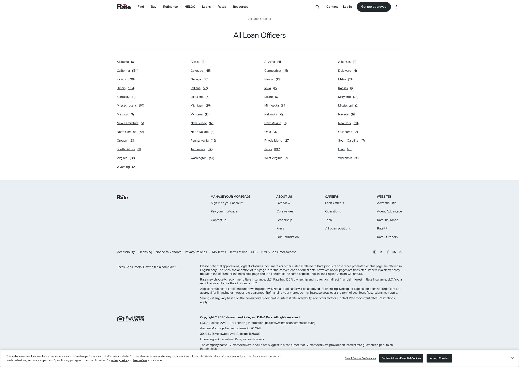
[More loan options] (396, 7)
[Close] (512, 358)
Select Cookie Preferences (360, 358)
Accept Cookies (439, 358)
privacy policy (119, 360)
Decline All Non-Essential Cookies (401, 358)
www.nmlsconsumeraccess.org (294, 323)
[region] (259, 358)
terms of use (140, 360)
